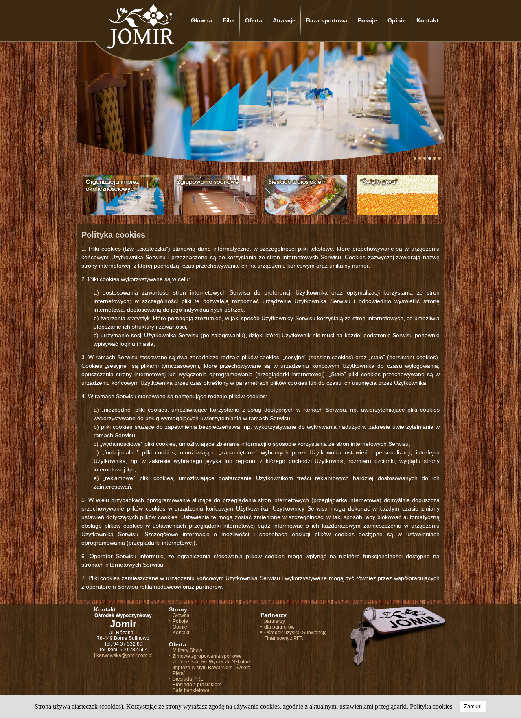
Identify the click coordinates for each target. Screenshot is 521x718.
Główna (201, 20)
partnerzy (274, 621)
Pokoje (367, 20)
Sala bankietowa (191, 690)
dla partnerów (279, 627)
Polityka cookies (431, 706)
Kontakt (427, 20)
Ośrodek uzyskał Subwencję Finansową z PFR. (295, 635)
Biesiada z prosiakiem (197, 684)
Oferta (253, 20)
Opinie (396, 20)
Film (228, 20)
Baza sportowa (326, 20)
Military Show (187, 650)
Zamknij (473, 706)
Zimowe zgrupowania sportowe (207, 656)
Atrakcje (284, 20)
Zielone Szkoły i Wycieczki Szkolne (211, 662)
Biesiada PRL (188, 679)
